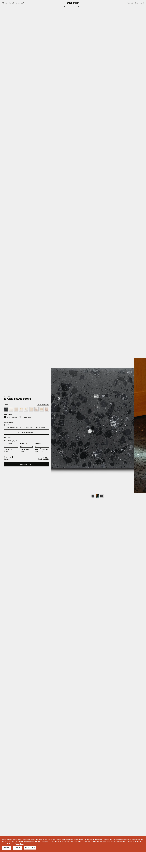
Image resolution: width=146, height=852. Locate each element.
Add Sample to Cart (26, 432)
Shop (66, 7)
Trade (80, 7)
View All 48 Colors (43, 405)
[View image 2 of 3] (97, 496)
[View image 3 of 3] (101, 496)
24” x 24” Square (27, 417)
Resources (73, 7)
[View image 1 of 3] (93, 496)
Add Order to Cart (26, 464)
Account (130, 3)
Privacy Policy (20, 844)
